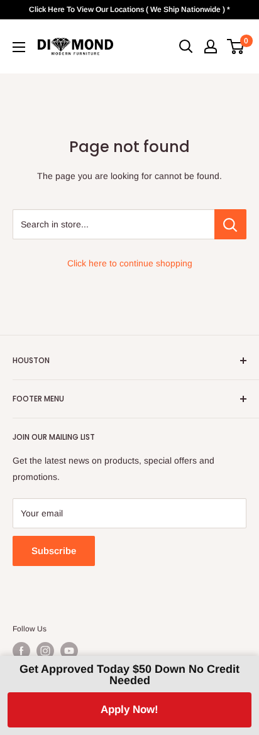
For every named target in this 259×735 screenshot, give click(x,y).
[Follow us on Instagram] (45, 651)
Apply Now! (129, 710)
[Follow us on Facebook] (21, 651)
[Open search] (186, 46)
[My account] (210, 46)
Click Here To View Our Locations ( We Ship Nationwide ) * (129, 9)
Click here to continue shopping (129, 263)
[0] (236, 46)
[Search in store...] (230, 224)
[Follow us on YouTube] (69, 651)
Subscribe (53, 550)
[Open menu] (19, 47)
